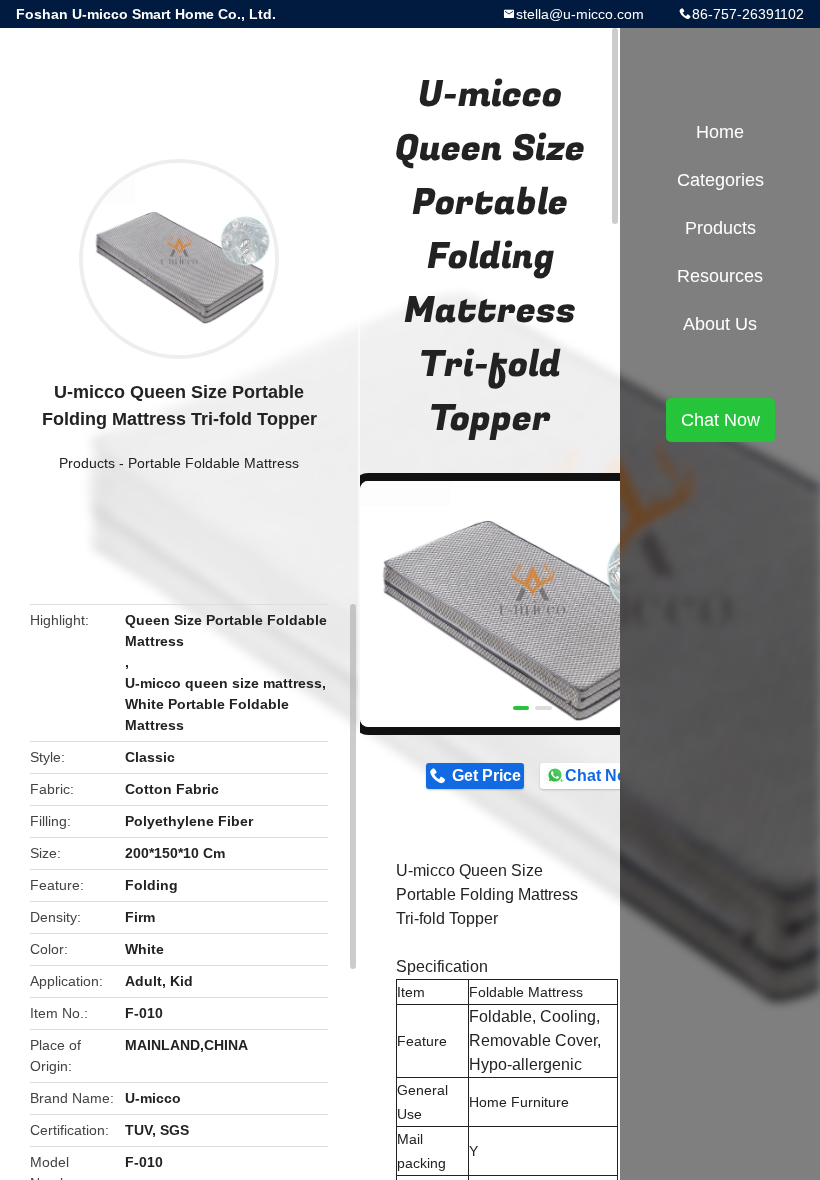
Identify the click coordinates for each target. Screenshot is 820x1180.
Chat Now (601, 775)
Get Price (486, 775)
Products (87, 463)
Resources (720, 276)
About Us (720, 324)
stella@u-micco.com (580, 14)
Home (720, 132)
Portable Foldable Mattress (213, 463)
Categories (720, 180)
